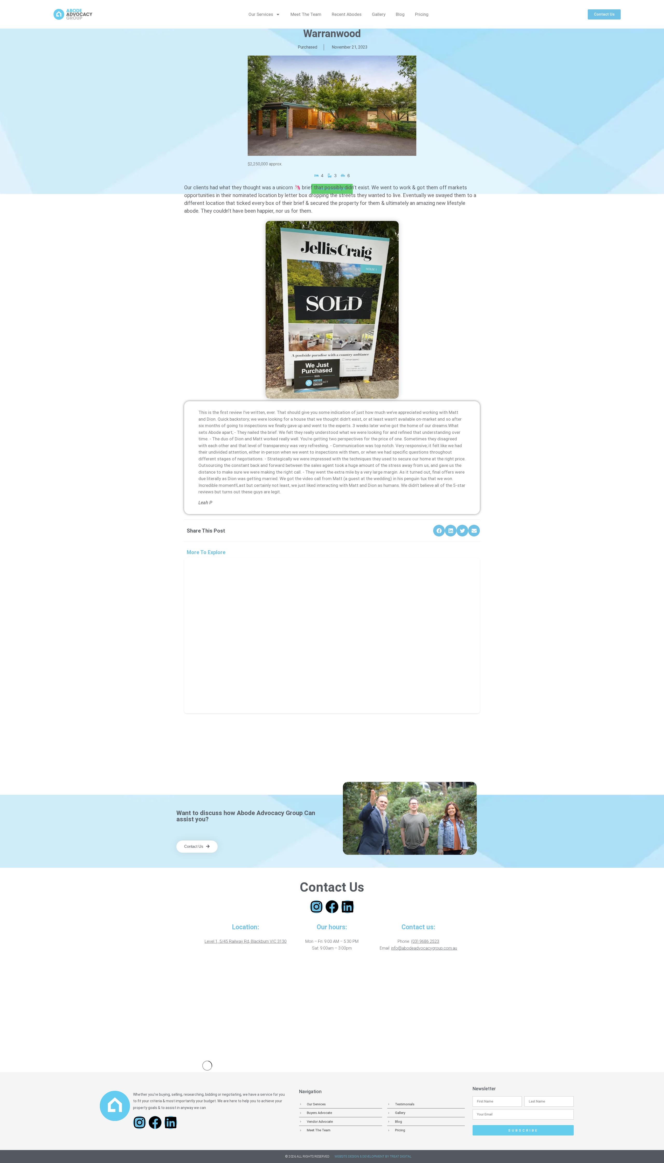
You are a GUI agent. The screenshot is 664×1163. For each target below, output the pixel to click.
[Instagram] (316, 906)
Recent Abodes (347, 14)
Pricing (421, 14)
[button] (439, 530)
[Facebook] (332, 906)
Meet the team (305, 14)
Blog (400, 14)
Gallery (378, 14)
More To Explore (206, 552)
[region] (332, 1007)
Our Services (260, 14)
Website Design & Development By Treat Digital (373, 1156)
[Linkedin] (347, 906)
